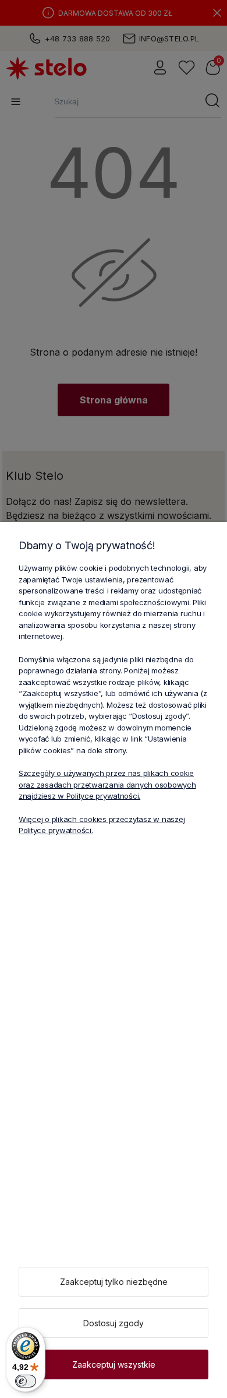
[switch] (25, 1381)
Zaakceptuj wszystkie (113, 1364)
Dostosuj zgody (113, 1323)
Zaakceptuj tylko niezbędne (114, 1282)
